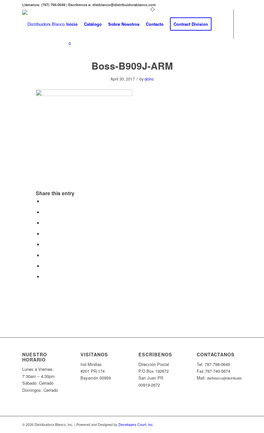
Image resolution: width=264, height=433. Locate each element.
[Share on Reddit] (45, 265)
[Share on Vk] (45, 255)
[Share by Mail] (45, 276)
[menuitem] (72, 24)
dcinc (149, 79)
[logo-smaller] (43, 24)
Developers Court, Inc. (136, 424)
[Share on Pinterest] (45, 222)
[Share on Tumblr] (45, 244)
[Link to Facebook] (65, 69)
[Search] (220, 24)
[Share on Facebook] (45, 200)
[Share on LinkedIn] (45, 233)
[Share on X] (45, 211)
